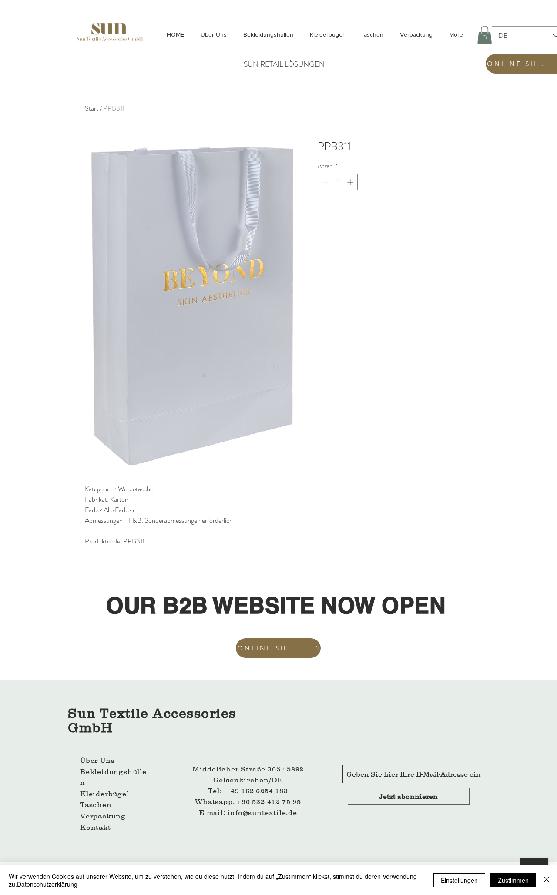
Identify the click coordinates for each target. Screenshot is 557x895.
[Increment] (351, 182)
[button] (484, 35)
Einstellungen (459, 880)
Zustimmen (513, 880)
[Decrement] (324, 182)
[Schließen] (546, 880)
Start (91, 108)
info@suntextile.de (262, 812)
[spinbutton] (338, 182)
